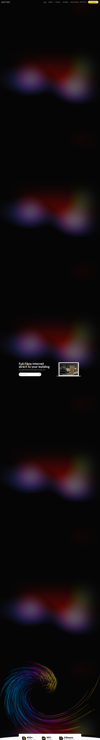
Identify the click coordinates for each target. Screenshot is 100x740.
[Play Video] (68, 369)
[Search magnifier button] (39, 374)
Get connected (93, 2)
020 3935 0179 (83, 2)
